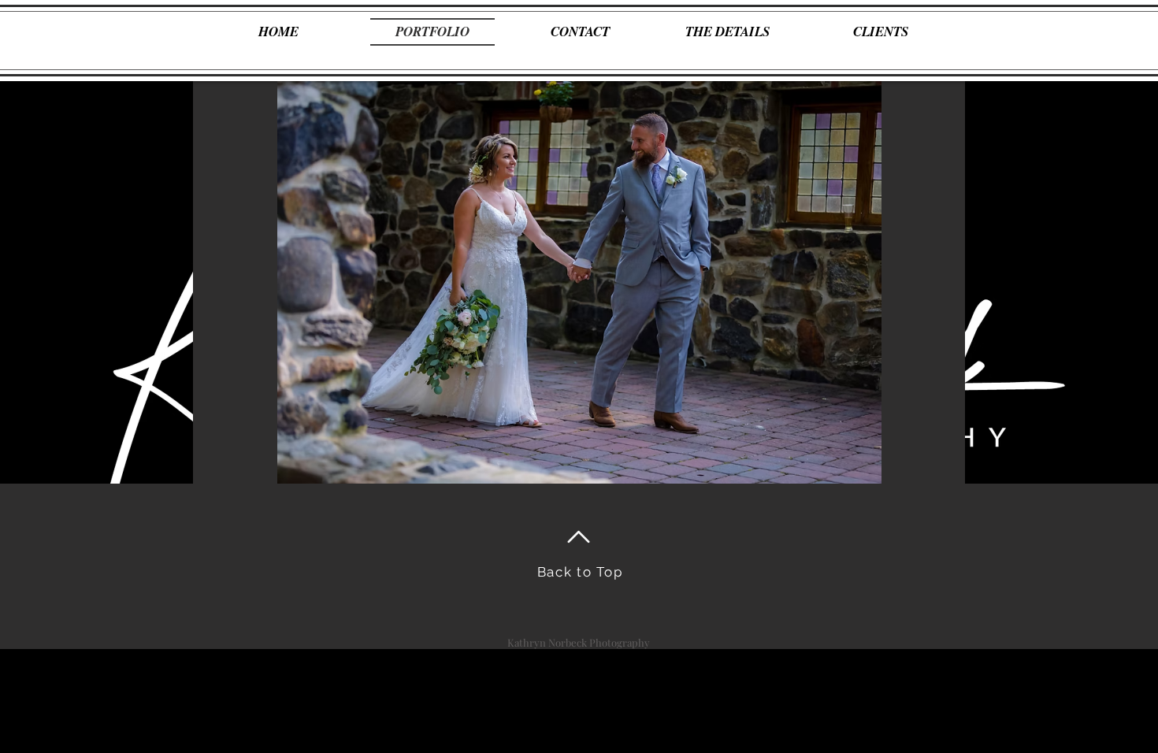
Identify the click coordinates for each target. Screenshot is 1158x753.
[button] (579, 282)
